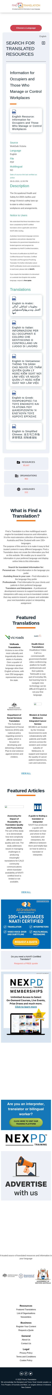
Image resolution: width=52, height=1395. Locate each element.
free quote (28, 280)
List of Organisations (26, 1313)
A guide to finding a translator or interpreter (38, 819)
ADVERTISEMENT (42, 901)
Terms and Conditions (26, 1357)
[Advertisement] (26, 1070)
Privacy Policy (26, 1353)
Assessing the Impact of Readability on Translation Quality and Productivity (14, 822)
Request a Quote (26, 1330)
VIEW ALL (26, 773)
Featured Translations (26, 1309)
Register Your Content (26, 1326)
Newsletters (26, 1317)
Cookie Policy (26, 1360)
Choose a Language (26, 28)
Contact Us (26, 1343)
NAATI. (32, 269)
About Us (26, 1340)
